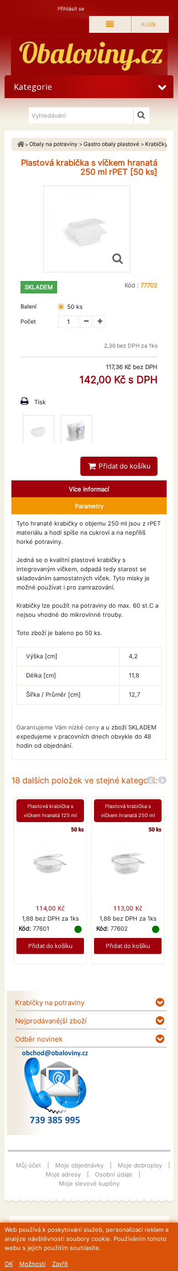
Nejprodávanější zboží (51, 1020)
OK (9, 1263)
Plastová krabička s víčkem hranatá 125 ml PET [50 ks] (50, 815)
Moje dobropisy (140, 1165)
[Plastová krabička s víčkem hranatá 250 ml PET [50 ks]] (128, 860)
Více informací (89, 489)
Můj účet (28, 1165)
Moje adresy (63, 1174)
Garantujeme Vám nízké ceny (57, 727)
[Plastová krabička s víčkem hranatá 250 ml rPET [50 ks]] (38, 431)
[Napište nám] (55, 1086)
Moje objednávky (79, 1165)
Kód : (132, 285)
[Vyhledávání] (141, 115)
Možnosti (32, 1263)
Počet (28, 321)
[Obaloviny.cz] (89, 56)
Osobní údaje (113, 1174)
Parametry (89, 506)
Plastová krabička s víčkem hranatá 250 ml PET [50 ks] (128, 815)
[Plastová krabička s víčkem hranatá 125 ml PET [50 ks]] (50, 860)
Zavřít (60, 1263)
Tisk (40, 402)
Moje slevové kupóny (89, 1183)
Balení (30, 306)
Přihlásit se (71, 8)
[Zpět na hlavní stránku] (20, 144)
